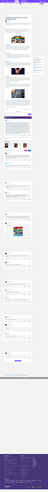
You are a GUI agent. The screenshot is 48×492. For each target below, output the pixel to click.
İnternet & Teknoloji (7, 482)
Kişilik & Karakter (13, 482)
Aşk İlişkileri (7, 3)
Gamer (40, 480)
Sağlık (30, 482)
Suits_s (8, 192)
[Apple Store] (34, 487)
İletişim (33, 458)
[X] (25, 487)
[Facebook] (27, 487)
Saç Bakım (27, 482)
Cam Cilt (18, 3)
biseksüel (8, 62)
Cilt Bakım (16, 480)
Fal (37, 480)
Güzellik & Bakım (33, 3)
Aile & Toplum (6, 480)
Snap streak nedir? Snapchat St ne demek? (9, 469)
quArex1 (8, 289)
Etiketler (34, 466)
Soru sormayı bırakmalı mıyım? (24, 464)
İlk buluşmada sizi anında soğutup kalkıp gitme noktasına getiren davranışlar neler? (25, 458)
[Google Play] (40, 487)
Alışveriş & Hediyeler (11, 480)
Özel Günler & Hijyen (22, 482)
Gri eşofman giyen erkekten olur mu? (25, 460)
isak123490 (8, 281)
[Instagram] (29, 487)
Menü (4, 1)
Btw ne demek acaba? (6, 471)
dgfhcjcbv (8, 316)
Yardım (33, 457)
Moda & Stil (17, 482)
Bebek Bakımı (12, 3)
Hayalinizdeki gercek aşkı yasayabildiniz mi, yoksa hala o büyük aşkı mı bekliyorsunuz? (25, 470)
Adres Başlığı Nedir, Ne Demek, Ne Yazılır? (9, 468)
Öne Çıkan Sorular (35, 464)
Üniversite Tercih (23, 3)
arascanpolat (8, 324)
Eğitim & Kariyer (34, 480)
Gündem (28, 3)
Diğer (25, 480)
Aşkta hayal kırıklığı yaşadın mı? (24, 476)
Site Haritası (34, 465)
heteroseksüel (9, 46)
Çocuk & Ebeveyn (21, 480)
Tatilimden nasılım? (23, 468)
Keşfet (9, 1)
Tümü (31, 141)
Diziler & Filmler (29, 480)
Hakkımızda (34, 459)
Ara (12, 1)
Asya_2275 (8, 182)
